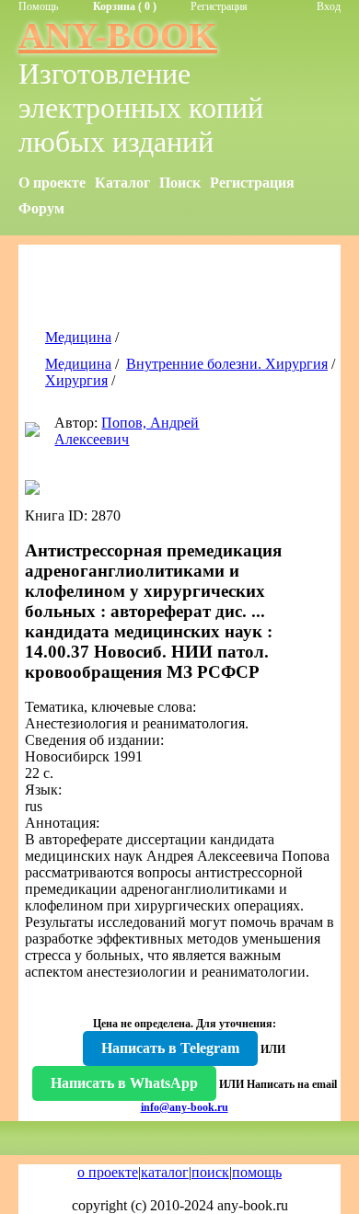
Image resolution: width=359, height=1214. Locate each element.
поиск (210, 1172)
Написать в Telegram (170, 1048)
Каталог (122, 182)
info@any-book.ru (184, 1107)
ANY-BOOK (117, 35)
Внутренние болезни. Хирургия (227, 364)
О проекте (52, 182)
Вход (329, 6)
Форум (41, 208)
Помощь (38, 6)
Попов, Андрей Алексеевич (126, 431)
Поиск (180, 182)
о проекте (107, 1172)
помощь (257, 1172)
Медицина (78, 337)
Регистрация (219, 6)
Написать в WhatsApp (124, 1083)
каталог (165, 1172)
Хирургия (76, 380)
